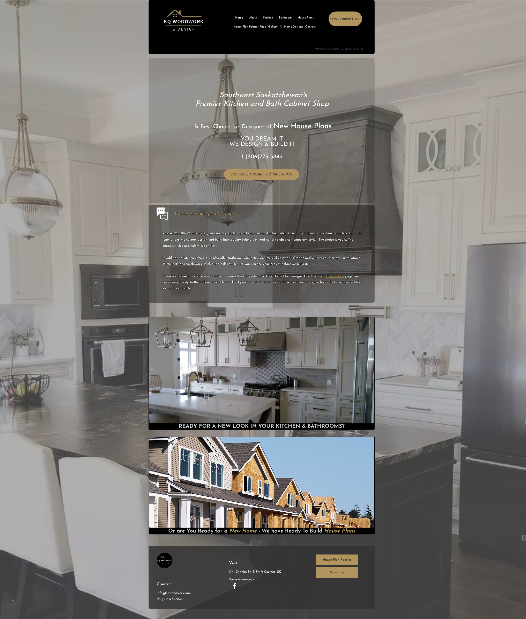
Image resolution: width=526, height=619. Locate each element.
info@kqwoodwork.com (174, 593)
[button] (337, 572)
